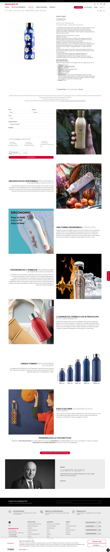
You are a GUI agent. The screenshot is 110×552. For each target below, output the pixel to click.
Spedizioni (30, 528)
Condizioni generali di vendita (34, 524)
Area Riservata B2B (89, 526)
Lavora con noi (50, 538)
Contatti (29, 536)
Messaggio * (11, 127)
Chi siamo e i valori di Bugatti (53, 524)
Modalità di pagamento (33, 526)
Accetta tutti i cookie (96, 541)
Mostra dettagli (22, 549)
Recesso (30, 532)
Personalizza (96, 545)
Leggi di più (63, 480)
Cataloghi (49, 534)
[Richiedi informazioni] (108, 272)
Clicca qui (80, 89)
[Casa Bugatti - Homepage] (12, 4)
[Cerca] (94, 4)
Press (48, 532)
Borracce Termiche (17, 10)
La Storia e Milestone (51, 526)
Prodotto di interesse (13, 121)
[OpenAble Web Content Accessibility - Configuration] (108, 550)
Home (6, 10)
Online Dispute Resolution (34, 534)
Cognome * (34, 109)
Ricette (96, 7)
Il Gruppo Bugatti (50, 528)
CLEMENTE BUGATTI (69, 66)
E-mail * (10, 115)
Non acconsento (13, 143)
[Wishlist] (101, 4)
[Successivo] (104, 11)
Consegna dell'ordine (32, 530)
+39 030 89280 (12, 534)
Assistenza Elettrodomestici (91, 529)
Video (48, 536)
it (102, 7)
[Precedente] (98, 11)
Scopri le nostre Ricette (90, 522)
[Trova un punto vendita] (108, 276)
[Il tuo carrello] (104, 4)
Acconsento (12, 142)
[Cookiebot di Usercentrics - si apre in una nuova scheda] (10, 549)
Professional (79, 7)
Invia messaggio (31, 157)
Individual (52, 7)
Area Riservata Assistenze (91, 533)
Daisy (23, 10)
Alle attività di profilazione (29, 145)
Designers (68, 534)
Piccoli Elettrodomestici (19, 7)
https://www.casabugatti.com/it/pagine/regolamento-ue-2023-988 (72, 100)
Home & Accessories (41, 7)
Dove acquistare (88, 7)
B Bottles (30, 7)
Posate (7, 7)
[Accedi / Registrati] (97, 4)
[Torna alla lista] (101, 11)
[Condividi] (108, 279)
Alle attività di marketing (13, 145)
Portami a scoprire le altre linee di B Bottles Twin (55, 452)
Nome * (10, 109)
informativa (17, 139)
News (48, 530)
